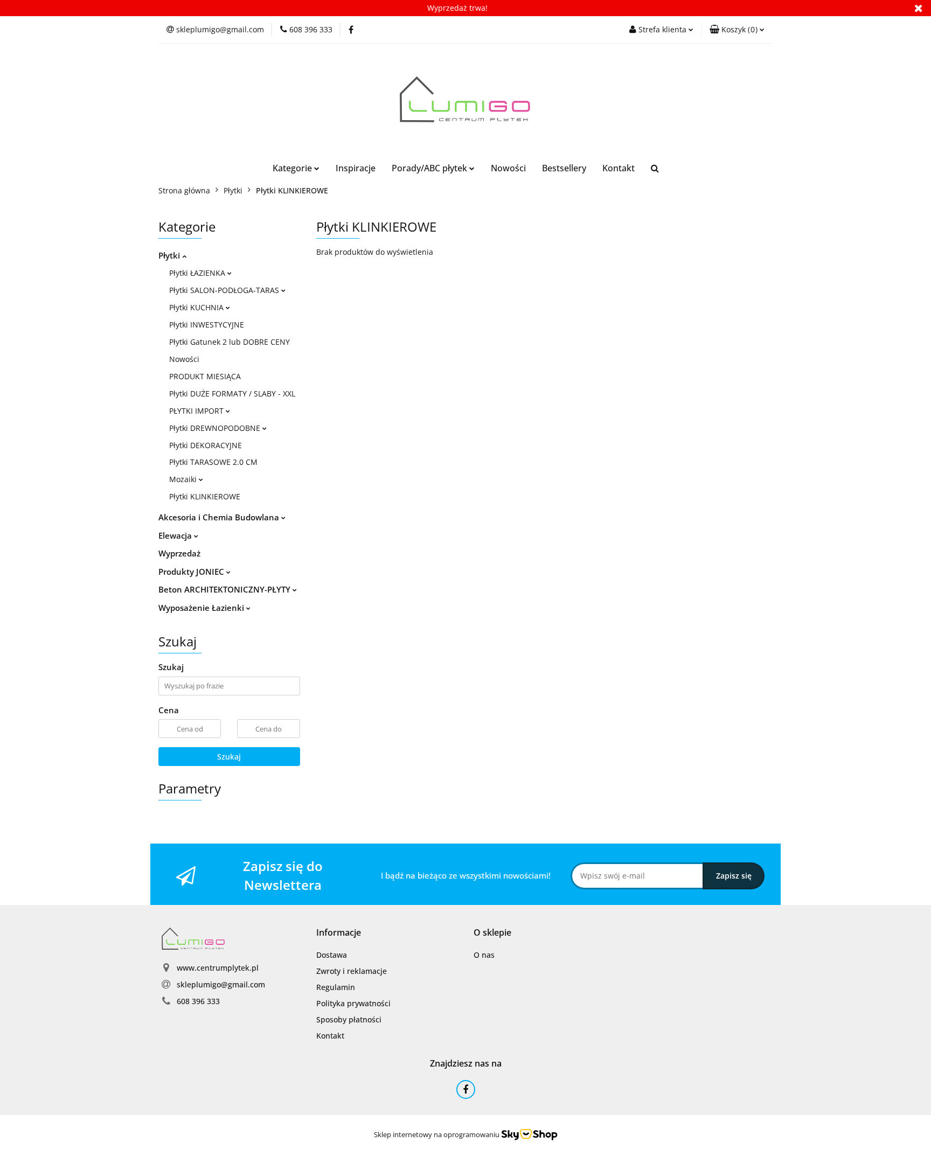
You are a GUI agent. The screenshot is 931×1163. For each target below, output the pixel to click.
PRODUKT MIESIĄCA (205, 376)
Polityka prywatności (353, 1003)
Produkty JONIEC (192, 571)
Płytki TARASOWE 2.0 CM (213, 462)
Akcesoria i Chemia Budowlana (219, 517)
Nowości (508, 168)
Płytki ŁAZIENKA (198, 273)
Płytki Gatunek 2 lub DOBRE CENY (229, 342)
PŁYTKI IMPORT (197, 411)
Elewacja (176, 535)
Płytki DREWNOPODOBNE (215, 428)
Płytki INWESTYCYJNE (206, 324)
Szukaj (229, 756)
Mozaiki (184, 479)
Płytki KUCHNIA (197, 307)
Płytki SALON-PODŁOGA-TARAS (225, 290)
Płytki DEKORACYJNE (205, 445)
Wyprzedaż (179, 553)
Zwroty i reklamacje (351, 971)
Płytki (170, 255)
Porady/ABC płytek (430, 168)
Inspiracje (356, 168)
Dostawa (331, 955)
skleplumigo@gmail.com (221, 984)
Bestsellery (564, 168)
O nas (484, 955)
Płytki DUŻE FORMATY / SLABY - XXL (232, 393)
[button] (737, 29)
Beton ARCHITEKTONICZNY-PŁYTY (225, 589)
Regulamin (335, 987)
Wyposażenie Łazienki (202, 607)
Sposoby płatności (348, 1019)
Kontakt (618, 168)
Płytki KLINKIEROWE (204, 496)
